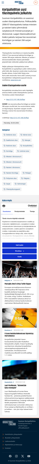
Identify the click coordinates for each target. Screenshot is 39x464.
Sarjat (8, 184)
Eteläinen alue (11, 135)
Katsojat (27, 140)
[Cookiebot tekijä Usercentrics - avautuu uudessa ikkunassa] (28, 206)
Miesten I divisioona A (13, 156)
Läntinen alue (24, 151)
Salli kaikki (19, 245)
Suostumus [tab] (7, 211)
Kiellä (20, 257)
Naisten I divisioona (13, 167)
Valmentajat (21, 184)
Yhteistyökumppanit (13, 189)
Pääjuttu (26, 178)
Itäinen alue (27, 135)
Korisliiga (9, 151)
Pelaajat (28, 173)
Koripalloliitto (27, 146)
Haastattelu (8, 382)
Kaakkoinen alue (12, 140)
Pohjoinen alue (11, 178)
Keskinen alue (11, 146)
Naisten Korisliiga (12, 173)
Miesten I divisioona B (13, 162)
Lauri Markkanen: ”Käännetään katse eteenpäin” (15, 386)
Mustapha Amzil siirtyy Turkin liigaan (18, 284)
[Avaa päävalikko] (3, 2)
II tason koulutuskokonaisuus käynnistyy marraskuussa (19, 334)
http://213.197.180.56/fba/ (15, 99)
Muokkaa (18, 251)
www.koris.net (16, 80)
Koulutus (8, 330)
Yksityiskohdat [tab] (19, 211)
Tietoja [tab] (32, 211)
